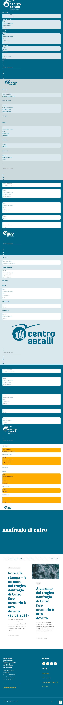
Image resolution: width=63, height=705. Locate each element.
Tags (22, 558)
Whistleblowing (46, 677)
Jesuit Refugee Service (9, 687)
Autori (29, 558)
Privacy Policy (45, 673)
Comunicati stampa (14, 567)
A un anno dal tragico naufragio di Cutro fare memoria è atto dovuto (45, 603)
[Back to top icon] (52, 701)
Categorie (14, 558)
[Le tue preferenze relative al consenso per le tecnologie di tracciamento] (60, 702)
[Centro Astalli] (11, 10)
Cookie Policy (45, 686)
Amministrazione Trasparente (50, 682)
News (38, 583)
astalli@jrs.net (11, 677)
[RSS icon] (57, 701)
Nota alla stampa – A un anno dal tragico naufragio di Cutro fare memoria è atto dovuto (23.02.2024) (18, 594)
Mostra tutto (55, 558)
